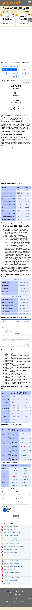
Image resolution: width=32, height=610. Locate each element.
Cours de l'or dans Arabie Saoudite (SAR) (13, 566)
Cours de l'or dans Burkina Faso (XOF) (12, 555)
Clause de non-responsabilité (23, 599)
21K (18, 73)
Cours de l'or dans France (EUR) (11, 549)
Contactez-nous (25, 601)
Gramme (26, 70)
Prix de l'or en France (9, 70)
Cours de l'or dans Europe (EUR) (11, 560)
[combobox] (16, 510)
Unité (17, 499)
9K (19, 76)
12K (9, 76)
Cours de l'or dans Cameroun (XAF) (12, 575)
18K (23, 73)
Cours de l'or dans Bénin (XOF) (11, 580)
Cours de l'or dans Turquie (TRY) (11, 569)
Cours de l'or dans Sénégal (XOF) (11, 543)
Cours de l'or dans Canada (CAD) (11, 540)
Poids (3, 499)
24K (4, 73)
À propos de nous (9, 599)
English (18, 592)
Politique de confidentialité (13, 601)
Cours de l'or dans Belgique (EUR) (11, 558)
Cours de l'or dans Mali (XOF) (10, 538)
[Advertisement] (16, 44)
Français (25, 592)
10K (14, 76)
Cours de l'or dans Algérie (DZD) (11, 535)
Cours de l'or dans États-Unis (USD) (12, 572)
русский (22, 594)
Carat (18, 491)
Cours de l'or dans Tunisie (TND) (11, 529)
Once (19, 70)
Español (14, 594)
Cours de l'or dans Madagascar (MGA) (12, 563)
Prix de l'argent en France (15, 148)
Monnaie (4, 506)
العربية (10, 592)
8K (23, 76)
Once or (4, 190)
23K (9, 73)
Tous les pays (7, 583)
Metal (3, 491)
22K (13, 73)
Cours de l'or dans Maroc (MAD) (11, 526)
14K (28, 73)
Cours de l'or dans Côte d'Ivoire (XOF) (12, 532)
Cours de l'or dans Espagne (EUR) (11, 577)
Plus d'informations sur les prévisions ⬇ (16, 10)
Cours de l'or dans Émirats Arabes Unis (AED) (14, 546)
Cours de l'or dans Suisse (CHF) (11, 552)
